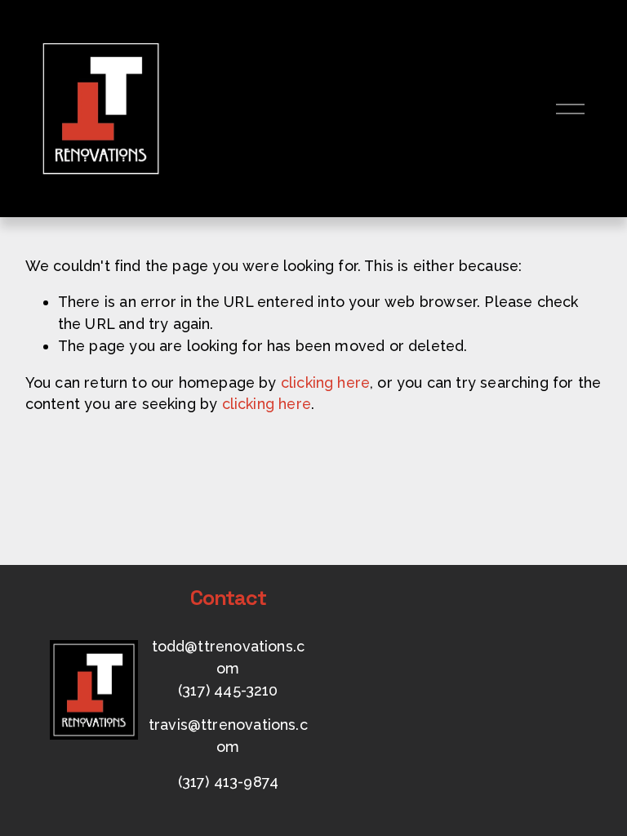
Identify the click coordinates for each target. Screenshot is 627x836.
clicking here (325, 382)
